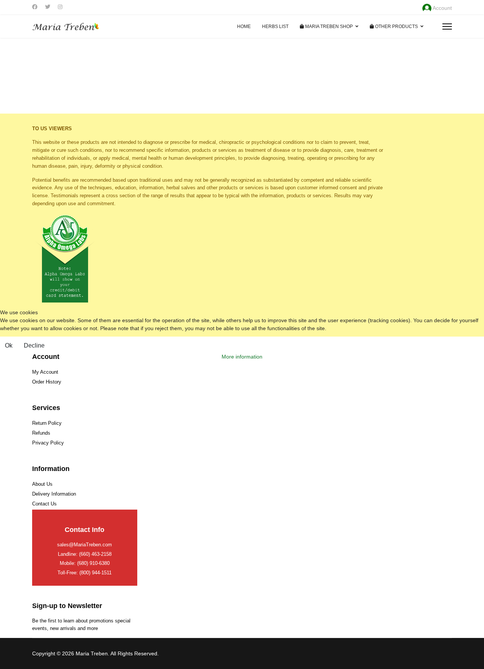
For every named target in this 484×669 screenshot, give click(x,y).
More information (242, 357)
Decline (34, 345)
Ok (8, 345)
